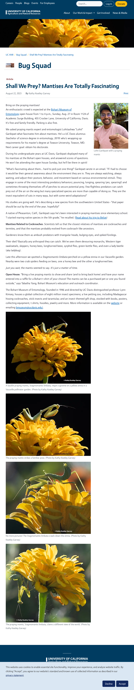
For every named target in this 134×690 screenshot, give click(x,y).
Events (35, 3)
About (67, 12)
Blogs (26, 3)
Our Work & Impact (82, 12)
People (18, 3)
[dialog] (67, 676)
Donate (121, 3)
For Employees (47, 3)
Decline (109, 683)
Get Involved (103, 12)
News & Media (120, 12)
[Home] (23, 12)
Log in (109, 3)
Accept (122, 683)
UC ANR (9, 54)
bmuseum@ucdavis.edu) (29, 307)
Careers (9, 3)
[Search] (101, 3)
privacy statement (15, 675)
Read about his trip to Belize (91, 217)
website (115, 303)
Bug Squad (21, 54)
